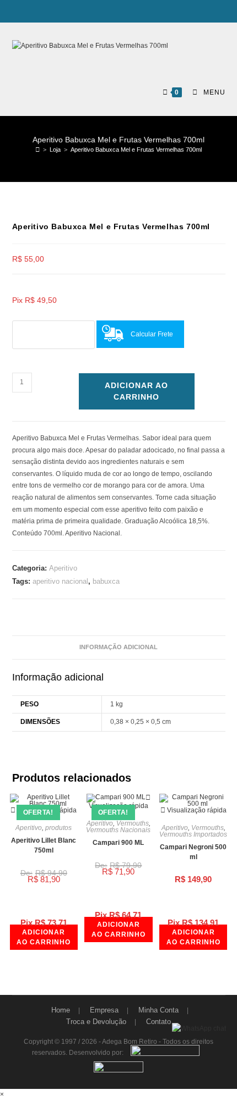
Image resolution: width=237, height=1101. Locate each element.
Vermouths (132, 823)
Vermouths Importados (193, 834)
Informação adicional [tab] (118, 647)
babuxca (106, 581)
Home (60, 1010)
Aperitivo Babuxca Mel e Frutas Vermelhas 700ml (136, 149)
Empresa (104, 1010)
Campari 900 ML (118, 843)
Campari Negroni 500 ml (193, 852)
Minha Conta (158, 1010)
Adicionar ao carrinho (136, 391)
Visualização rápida (118, 806)
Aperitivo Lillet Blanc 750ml (43, 845)
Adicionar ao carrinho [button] (44, 937)
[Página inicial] (37, 149)
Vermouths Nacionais (118, 830)
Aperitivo (63, 568)
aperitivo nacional (60, 581)
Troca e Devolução (96, 1021)
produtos (58, 828)
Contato (158, 1021)
